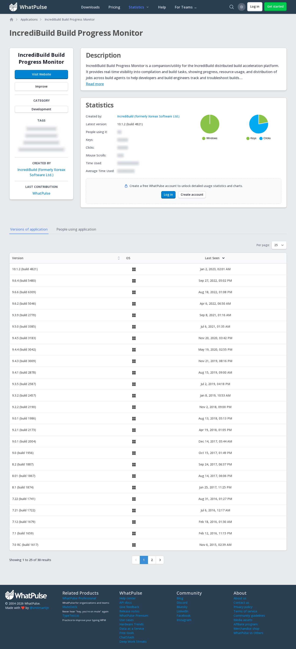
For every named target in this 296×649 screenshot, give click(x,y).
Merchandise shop (246, 628)
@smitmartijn (39, 608)
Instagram (184, 620)
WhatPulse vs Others (248, 633)
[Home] (11, 19)
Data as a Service (131, 628)
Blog (180, 598)
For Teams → (186, 7)
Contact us (241, 602)
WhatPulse (41, 193)
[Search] (231, 7)
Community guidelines (249, 615)
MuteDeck (69, 607)
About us (240, 598)
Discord (182, 602)
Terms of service (245, 611)
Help (162, 7)
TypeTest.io (70, 615)
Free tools (126, 633)
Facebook (183, 615)
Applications (29, 19)
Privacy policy (243, 607)
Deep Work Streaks (133, 641)
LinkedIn (182, 611)
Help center (127, 598)
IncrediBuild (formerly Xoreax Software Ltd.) (148, 116)
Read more (95, 83)
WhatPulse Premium (133, 615)
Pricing (114, 7)
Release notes (129, 611)
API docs (125, 602)
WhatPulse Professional (79, 598)
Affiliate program (246, 624)
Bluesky (182, 607)
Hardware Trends (131, 624)
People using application (76, 229)
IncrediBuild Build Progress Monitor (70, 19)
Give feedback (129, 607)
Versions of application (29, 229)
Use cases (126, 620)
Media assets (243, 620)
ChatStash (126, 637)
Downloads (90, 7)
